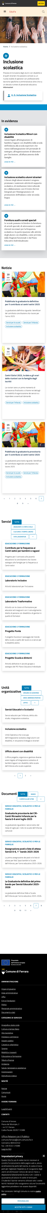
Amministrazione (9, 981)
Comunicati (5, 1092)
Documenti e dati (8, 1012)
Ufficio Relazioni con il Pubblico (15, 1136)
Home (5, 46)
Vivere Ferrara (9, 1101)
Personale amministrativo (11, 1008)
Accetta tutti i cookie (23, 1207)
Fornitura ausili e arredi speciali (20, 220)
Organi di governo (8, 989)
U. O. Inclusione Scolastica (23, 95)
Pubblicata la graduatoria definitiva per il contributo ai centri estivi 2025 (22, 303)
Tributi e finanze (7, 1060)
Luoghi (4, 1109)
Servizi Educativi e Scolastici (19, 709)
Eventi (9, 1109)
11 (25, 910)
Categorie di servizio (11, 1017)
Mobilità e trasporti (9, 1052)
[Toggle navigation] (4, 11)
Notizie (4, 1088)
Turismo (4, 1048)
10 (20, 910)
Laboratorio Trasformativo (18, 601)
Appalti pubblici (7, 1040)
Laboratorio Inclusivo (16, 580)
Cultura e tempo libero (10, 1029)
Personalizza (23, 1201)
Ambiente (5, 1064)
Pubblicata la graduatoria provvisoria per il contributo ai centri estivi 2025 (22, 453)
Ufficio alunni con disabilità (19, 751)
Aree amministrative (9, 992)
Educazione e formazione (11, 1056)
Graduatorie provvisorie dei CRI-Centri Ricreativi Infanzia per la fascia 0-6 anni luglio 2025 (21, 816)
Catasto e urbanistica (9, 1044)
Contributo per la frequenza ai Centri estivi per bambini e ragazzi (22, 549)
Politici (4, 1004)
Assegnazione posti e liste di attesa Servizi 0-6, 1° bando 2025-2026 (23, 850)
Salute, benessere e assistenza (13, 1067)
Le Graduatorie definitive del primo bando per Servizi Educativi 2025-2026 (22, 884)
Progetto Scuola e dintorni (18, 658)
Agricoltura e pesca (9, 1075)
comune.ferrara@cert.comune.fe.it (17, 1139)
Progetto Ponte (13, 631)
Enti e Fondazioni (8, 1000)
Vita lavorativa (7, 1032)
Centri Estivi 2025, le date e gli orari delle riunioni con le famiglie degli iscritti (22, 378)
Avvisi (3, 1096)
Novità (4, 1081)
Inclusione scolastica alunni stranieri (22, 177)
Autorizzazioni (7, 1071)
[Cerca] (43, 11)
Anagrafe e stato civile (10, 1025)
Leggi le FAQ (6, 1149)
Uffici (3, 996)
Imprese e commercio (9, 1036)
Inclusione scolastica (15, 729)
